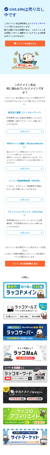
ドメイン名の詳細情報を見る (25, 264)
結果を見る (25, 131)
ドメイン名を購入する (26, 43)
